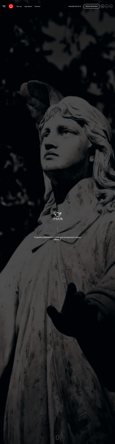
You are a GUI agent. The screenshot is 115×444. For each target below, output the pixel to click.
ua (102, 6)
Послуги (37, 6)
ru (106, 6)
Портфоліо (28, 6)
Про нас (19, 6)
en (111, 6)
